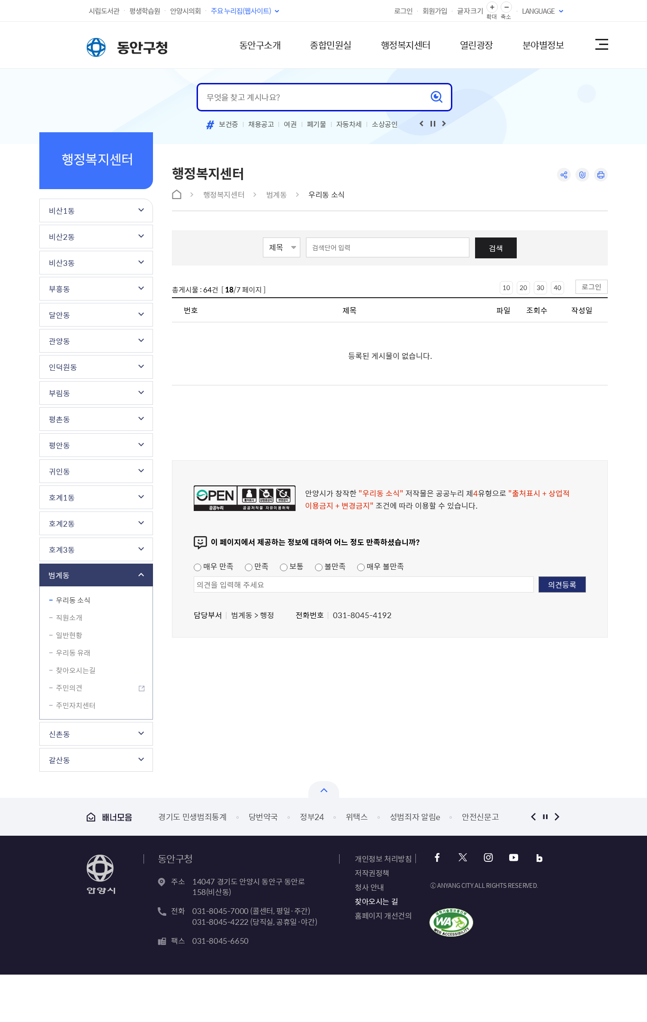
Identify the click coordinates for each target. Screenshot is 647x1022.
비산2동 (62, 236)
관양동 (59, 341)
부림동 (59, 393)
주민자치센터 (76, 705)
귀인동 (59, 471)
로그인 (403, 11)
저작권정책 (372, 872)
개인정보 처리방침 (383, 858)
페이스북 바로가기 (437, 857)
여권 (290, 124)
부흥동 (59, 288)
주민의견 (69, 688)
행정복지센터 (406, 45)
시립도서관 (104, 11)
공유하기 (564, 175)
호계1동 (62, 497)
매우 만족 (217, 566)
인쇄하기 (601, 175)
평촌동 (59, 419)
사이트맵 (601, 45)
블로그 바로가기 (539, 857)
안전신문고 (402, 816)
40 (557, 287)
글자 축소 (506, 7)
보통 (296, 566)
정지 (545, 816)
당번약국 (185, 816)
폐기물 (316, 124)
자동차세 (349, 124)
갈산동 (59, 760)
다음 (557, 816)
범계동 (59, 575)
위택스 (279, 816)
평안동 (59, 445)
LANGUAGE (538, 11)
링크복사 (582, 175)
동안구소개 (260, 45)
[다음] (444, 123)
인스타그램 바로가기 (488, 857)
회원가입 (434, 11)
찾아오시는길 (76, 670)
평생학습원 (144, 11)
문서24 (455, 816)
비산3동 (62, 262)
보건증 (228, 124)
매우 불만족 (384, 566)
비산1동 (62, 210)
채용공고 (261, 124)
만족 (260, 566)
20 (523, 287)
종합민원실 (330, 45)
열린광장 (476, 45)
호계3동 (62, 549)
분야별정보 (543, 45)
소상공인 (385, 124)
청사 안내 (369, 887)
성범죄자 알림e (337, 816)
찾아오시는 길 (376, 901)
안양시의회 (185, 11)
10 (506, 287)
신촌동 (59, 733)
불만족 (334, 566)
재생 (433, 123)
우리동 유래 (73, 653)
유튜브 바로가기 (513, 857)
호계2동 (62, 523)
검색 (496, 248)
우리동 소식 (73, 600)
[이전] (421, 123)
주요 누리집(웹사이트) (241, 11)
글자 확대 (492, 7)
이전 (533, 816)
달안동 (59, 314)
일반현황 (69, 635)
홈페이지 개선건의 (383, 915)
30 (540, 287)
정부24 (234, 816)
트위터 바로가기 (462, 857)
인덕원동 (63, 367)
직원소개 (69, 617)
